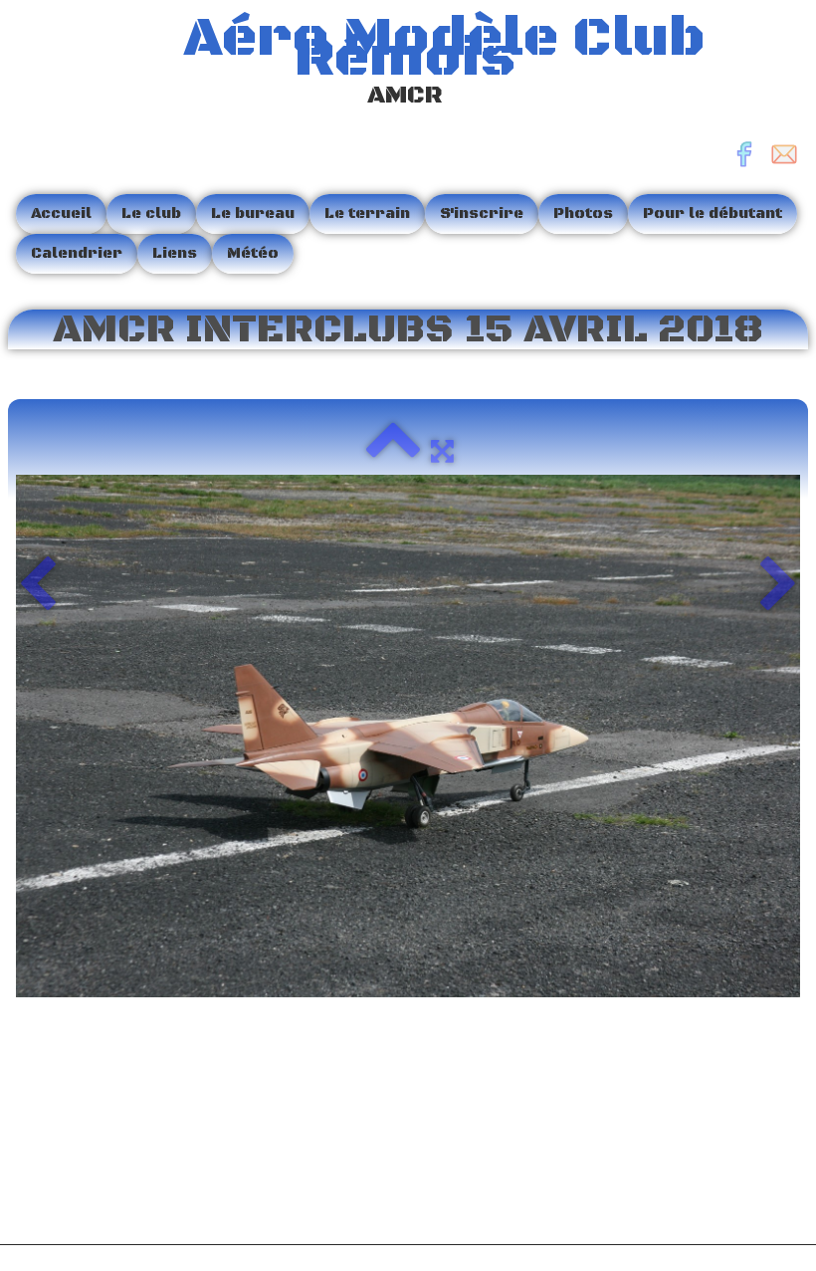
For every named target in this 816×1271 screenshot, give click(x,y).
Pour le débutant (712, 213)
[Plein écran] (442, 451)
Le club (151, 213)
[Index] (393, 451)
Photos (583, 213)
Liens (174, 253)
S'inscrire (481, 213)
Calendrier (76, 253)
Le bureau (253, 213)
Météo (253, 253)
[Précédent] (37, 586)
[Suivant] (778, 586)
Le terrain (367, 213)
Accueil (61, 213)
